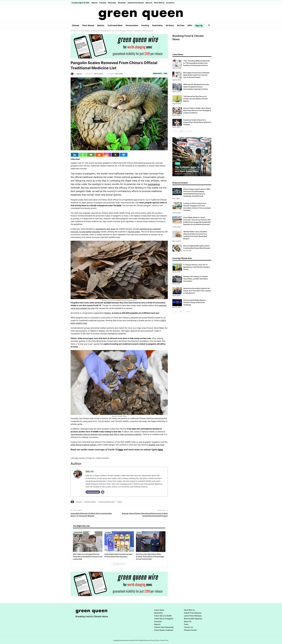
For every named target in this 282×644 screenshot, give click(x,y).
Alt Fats (180, 25)
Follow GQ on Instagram (163, 619)
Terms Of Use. (164, 640)
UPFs (189, 25)
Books (139, 532)
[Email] (91, 155)
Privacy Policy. (155, 640)
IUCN (119, 205)
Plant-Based (88, 25)
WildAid (107, 313)
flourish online (134, 232)
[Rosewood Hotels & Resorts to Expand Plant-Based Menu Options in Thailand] (177, 122)
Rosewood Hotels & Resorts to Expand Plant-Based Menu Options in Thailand (197, 122)
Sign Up (199, 25)
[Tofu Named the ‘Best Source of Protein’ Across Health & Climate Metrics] (177, 98)
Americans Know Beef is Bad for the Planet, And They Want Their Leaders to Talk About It (197, 290)
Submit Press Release (136, 3)
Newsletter (122, 3)
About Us (148, 3)
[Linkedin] (75, 155)
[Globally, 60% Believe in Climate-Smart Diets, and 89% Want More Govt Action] (177, 278)
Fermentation (132, 25)
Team (186, 624)
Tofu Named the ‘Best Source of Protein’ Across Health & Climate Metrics (195, 98)
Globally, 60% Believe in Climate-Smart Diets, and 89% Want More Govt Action (195, 279)
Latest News (159, 610)
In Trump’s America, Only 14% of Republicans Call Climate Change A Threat (196, 267)
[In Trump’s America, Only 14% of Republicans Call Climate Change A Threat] (177, 267)
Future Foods (78, 532)
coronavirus (154, 184)
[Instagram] (107, 155)
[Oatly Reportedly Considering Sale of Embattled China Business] (119, 541)
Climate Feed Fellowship (163, 627)
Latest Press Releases (193, 616)
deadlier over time (156, 445)
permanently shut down (105, 229)
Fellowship (112, 3)
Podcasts (102, 3)
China (165, 73)
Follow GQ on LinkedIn (163, 616)
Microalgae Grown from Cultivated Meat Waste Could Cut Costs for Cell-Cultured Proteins (196, 75)
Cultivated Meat (115, 25)
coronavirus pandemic (90, 501)
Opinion (100, 25)
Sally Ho (89, 471)
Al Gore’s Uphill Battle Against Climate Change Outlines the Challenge (194, 302)
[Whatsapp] (83, 155)
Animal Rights (157, 73)
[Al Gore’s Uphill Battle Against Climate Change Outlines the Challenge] (177, 302)
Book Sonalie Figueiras (193, 619)
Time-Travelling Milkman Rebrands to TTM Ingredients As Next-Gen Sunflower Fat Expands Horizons (196, 63)
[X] (115, 155)
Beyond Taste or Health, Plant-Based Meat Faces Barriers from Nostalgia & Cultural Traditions (197, 110)
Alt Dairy (170, 25)
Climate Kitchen (190, 630)
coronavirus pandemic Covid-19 (106, 501)
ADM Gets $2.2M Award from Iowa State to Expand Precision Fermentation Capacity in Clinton (196, 87)
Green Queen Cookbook (163, 630)
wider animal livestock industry (83, 445)
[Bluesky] (123, 155)
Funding (145, 25)
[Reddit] (99, 155)
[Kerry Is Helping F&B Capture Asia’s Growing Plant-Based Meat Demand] (177, 248)
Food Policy (157, 25)
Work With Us (159, 3)
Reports (95, 3)
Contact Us (170, 3)
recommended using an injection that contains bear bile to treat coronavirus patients (106, 434)
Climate (75, 25)
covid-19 (119, 501)
